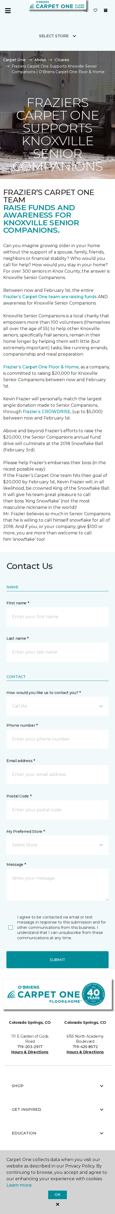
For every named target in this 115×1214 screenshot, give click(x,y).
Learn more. (19, 1185)
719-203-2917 (30, 1046)
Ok (57, 1194)
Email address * (20, 761)
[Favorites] (95, 10)
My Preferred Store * (25, 831)
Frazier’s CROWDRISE (46, 411)
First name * (17, 603)
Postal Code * (18, 796)
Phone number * (22, 725)
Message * (16, 864)
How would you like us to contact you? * (43, 693)
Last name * (17, 638)
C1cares (62, 59)
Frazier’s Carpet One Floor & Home (41, 366)
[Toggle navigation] (7, 10)
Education (24, 1133)
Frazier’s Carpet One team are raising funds (50, 296)
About (40, 59)
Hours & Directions (29, 1052)
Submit (57, 959)
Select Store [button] (54, 36)
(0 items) (106, 10)
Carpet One (14, 59)
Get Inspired (26, 1109)
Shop (18, 1085)
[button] (85, 10)
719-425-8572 (85, 1046)
